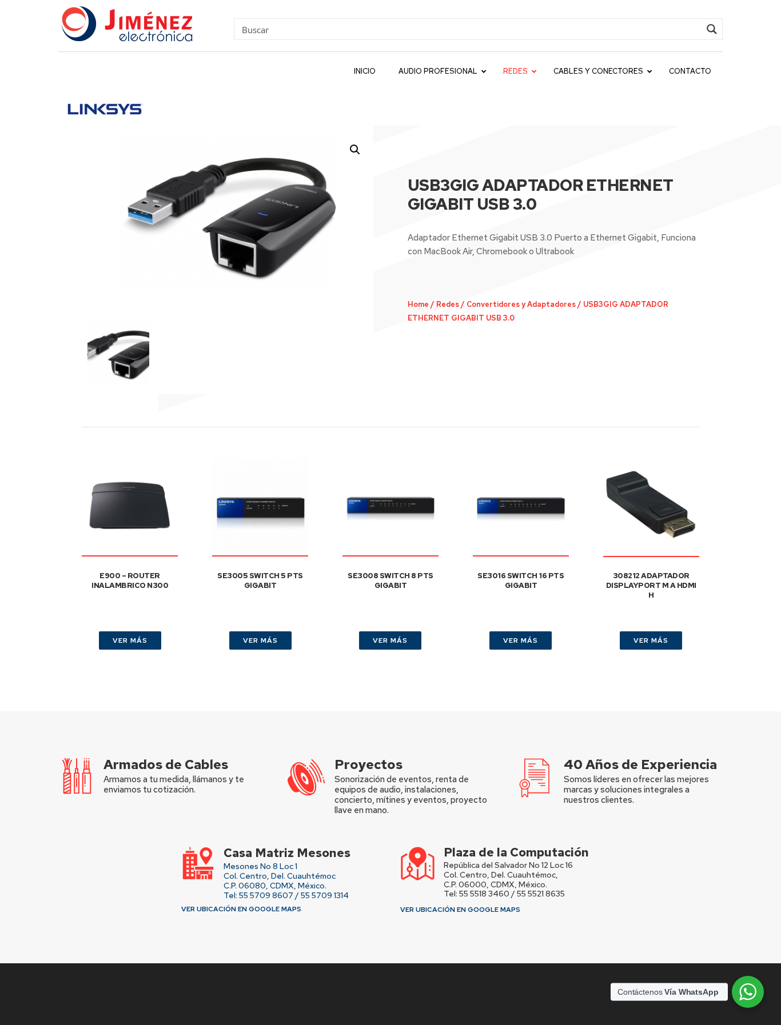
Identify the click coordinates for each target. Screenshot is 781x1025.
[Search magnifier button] (712, 29)
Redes (447, 304)
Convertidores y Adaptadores (521, 304)
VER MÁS (130, 640)
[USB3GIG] (228, 214)
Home (418, 304)
